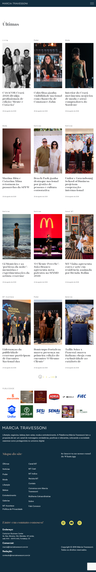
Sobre (31, 501)
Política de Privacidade (12, 509)
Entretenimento (9, 495)
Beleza (5, 490)
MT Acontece (8, 505)
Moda (5, 479)
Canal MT (32, 463)
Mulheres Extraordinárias (39, 496)
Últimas (5, 463)
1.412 (53, 376)
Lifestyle (6, 484)
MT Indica (32, 473)
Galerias (6, 500)
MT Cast (32, 468)
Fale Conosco (34, 506)
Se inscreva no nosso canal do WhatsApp (76, 455)
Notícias (6, 468)
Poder (5, 474)
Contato (32, 483)
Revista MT (33, 478)
